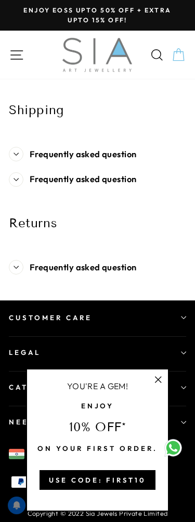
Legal (25, 352)
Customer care (50, 317)
